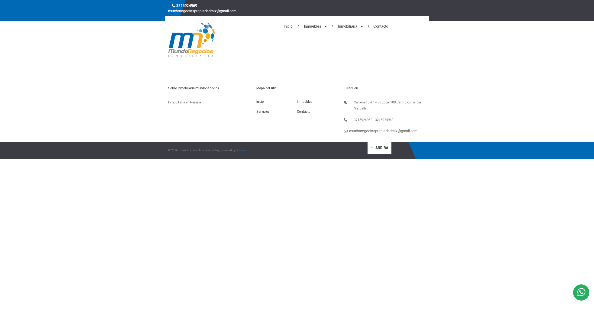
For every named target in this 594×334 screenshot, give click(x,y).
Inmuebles (312, 26)
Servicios (263, 111)
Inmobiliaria (347, 26)
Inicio (288, 26)
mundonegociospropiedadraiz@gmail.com (202, 11)
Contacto (380, 26)
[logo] (191, 39)
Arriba (381, 148)
